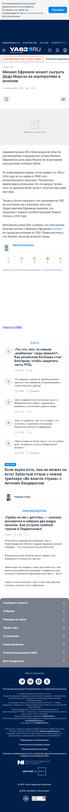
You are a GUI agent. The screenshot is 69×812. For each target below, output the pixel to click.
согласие (31, 13)
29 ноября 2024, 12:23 (13, 88)
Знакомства (30, 43)
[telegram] (22, 681)
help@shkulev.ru (41, 723)
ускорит (57, 228)
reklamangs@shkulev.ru (49, 731)
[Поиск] (50, 50)
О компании (11, 636)
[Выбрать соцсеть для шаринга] (63, 99)
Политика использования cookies (34, 745)
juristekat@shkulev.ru (34, 721)
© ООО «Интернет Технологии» (34, 791)
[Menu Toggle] (4, 50)
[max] (38, 681)
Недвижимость (11, 43)
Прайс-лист (10, 627)
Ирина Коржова (23, 245)
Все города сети (13, 661)
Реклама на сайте (14, 619)
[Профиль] (65, 50)
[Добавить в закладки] (6, 99)
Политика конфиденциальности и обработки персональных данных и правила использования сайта (35, 754)
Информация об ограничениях (34, 740)
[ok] (47, 681)
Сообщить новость (15, 602)
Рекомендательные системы (35, 749)
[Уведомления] (57, 50)
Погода (44, 43)
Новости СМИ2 (12, 327)
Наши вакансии (13, 644)
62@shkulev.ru (48, 716)
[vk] (30, 681)
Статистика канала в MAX (20, 652)
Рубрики (8, 611)
